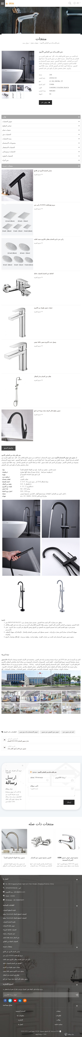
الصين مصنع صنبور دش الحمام (14, 858)
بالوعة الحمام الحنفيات (9, 922)
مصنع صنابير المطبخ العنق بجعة (67, 858)
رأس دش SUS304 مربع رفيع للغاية (44, 205)
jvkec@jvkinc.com (19, 892)
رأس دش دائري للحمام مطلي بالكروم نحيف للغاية (49, 239)
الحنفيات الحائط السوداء (9, 930)
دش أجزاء (5, 160)
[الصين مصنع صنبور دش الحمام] (14, 842)
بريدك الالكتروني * (60, 777)
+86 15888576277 (18, 900)
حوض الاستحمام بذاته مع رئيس (29, 732)
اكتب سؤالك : (34, 786)
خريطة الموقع (39, 1034)
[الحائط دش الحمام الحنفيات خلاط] (17, 288)
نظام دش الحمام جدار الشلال (42, 376)
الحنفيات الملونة (7, 156)
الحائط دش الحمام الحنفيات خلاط (44, 273)
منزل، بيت (26, 43)
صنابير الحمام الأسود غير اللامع (43, 171)
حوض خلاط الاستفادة (9, 926)
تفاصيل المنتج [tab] (8, 448)
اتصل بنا (20, 1024)
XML (45, 1034)
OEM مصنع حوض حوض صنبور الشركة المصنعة (41, 859)
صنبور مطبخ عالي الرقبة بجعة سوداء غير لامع (47, 411)
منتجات (58, 1011)
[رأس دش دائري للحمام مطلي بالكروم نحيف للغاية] (17, 254)
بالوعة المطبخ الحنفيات (9, 910)
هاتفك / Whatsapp (36, 777)
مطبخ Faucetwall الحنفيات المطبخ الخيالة (14, 914)
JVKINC (12, 896)
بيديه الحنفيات (6, 139)
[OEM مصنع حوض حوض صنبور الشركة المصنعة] (41, 842)
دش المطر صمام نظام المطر (11, 937)
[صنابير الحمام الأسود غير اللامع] (17, 185)
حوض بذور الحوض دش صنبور (50, 732)
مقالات (58, 1020)
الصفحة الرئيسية (20, 1011)
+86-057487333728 (12, 888)
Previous (3, 848)
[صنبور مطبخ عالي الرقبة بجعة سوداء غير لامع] (17, 425)
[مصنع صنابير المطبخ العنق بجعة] (67, 842)
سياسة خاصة (58, 1024)
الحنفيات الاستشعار (8, 147)
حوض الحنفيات (7, 121)
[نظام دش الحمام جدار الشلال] (17, 391)
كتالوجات (58, 1015)
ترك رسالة (71, 1034)
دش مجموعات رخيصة (9, 933)
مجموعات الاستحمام (9, 143)
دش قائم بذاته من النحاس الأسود (47, 772)
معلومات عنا (20, 1015)
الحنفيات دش (6, 134)
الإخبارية (20, 1020)
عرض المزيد (37, 174)
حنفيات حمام (34, 43)
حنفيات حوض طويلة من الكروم (43, 308)
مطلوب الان (44, 102)
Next (79, 848)
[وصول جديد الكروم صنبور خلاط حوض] (17, 357)
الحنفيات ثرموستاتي (8, 152)
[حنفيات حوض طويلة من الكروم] (17, 322)
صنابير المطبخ (6, 126)
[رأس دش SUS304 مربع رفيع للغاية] (17, 219)
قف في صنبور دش (68, 732)
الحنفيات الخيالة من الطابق (10, 941)
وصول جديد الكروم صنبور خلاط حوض (45, 342)
